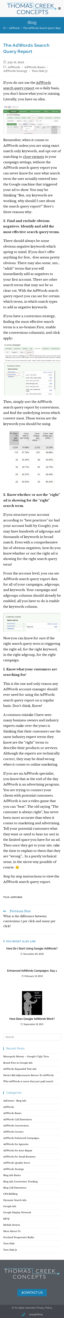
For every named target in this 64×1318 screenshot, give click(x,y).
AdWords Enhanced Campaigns (21, 1138)
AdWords (14, 67)
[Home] (4, 28)
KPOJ (6, 1218)
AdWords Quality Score (16, 1162)
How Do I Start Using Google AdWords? (32, 948)
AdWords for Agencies (16, 1144)
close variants (33, 157)
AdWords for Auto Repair (17, 1150)
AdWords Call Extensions (17, 1119)
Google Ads (9, 1206)
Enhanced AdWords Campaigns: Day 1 (32, 970)
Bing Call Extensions (14, 1187)
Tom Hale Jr (40, 71)
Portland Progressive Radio (18, 1237)
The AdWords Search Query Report (43, 28)
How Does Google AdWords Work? (32, 1018)
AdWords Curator (13, 1131)
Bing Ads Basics (12, 1175)
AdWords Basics (34, 67)
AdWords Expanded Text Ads (20, 1069)
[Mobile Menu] (59, 8)
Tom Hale (9, 1243)
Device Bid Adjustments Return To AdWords (28, 1075)
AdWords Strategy (15, 71)
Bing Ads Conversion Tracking (20, 1181)
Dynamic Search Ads (14, 1200)
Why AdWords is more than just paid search (28, 1081)
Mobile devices (11, 1224)
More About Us (12, 1231)
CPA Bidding (10, 1193)
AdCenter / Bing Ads (14, 1100)
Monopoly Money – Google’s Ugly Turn (26, 1056)
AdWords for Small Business (19, 1156)
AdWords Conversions (16, 1125)
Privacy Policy (44, 1307)
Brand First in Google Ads (18, 1062)
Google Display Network (17, 1212)
